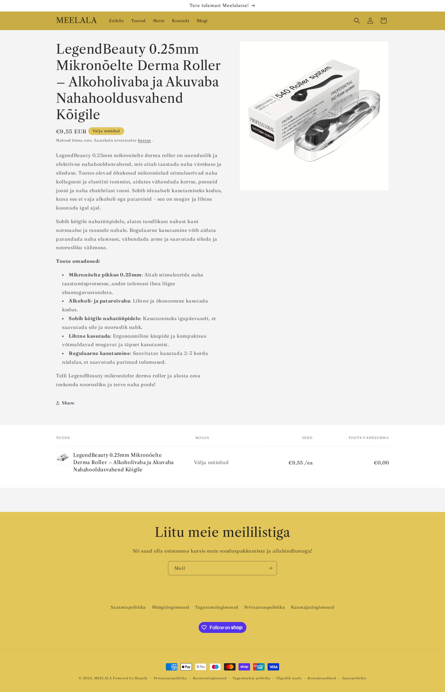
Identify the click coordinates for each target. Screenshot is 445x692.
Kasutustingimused (210, 678)
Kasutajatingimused (312, 607)
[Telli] (270, 568)
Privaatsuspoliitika (264, 607)
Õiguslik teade (289, 678)
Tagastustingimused (216, 607)
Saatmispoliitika (128, 607)
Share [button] (68, 403)
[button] (357, 20)
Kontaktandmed (322, 678)
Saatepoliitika (354, 678)
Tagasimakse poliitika (251, 678)
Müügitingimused (170, 607)
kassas (144, 140)
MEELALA (103, 678)
